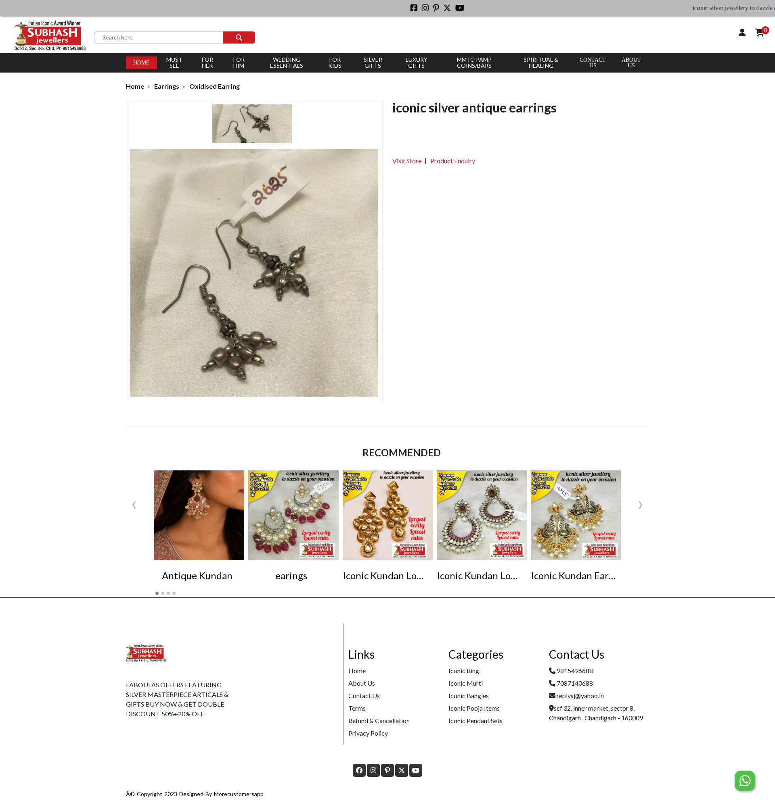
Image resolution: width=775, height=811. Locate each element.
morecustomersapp (239, 793)
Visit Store (406, 160)
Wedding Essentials (286, 62)
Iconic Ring (463, 670)
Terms (357, 708)
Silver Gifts (373, 62)
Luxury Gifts (416, 62)
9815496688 (575, 670)
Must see (174, 62)
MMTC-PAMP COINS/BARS (474, 62)
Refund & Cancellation (379, 720)
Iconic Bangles (468, 695)
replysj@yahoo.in (580, 695)
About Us (361, 683)
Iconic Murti (465, 683)
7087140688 (575, 683)
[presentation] (134, 503)
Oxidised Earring (214, 86)
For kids (334, 62)
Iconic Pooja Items (474, 708)
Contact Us (593, 63)
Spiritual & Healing (541, 62)
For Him (239, 62)
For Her (207, 62)
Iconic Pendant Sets (475, 720)
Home (141, 63)
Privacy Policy (368, 733)
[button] (157, 593)
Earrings (166, 86)
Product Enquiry (452, 160)
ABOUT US (631, 63)
